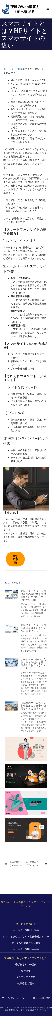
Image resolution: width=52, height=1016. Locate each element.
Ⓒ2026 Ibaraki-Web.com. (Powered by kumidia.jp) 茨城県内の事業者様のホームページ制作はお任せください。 (26, 1009)
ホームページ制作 (13, 69)
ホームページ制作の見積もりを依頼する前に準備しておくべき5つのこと (33, 664)
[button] (48, 9)
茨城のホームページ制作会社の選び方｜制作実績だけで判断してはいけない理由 (33, 596)
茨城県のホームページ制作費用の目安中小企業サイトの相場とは (33, 705)
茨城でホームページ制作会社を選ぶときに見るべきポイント (33, 628)
